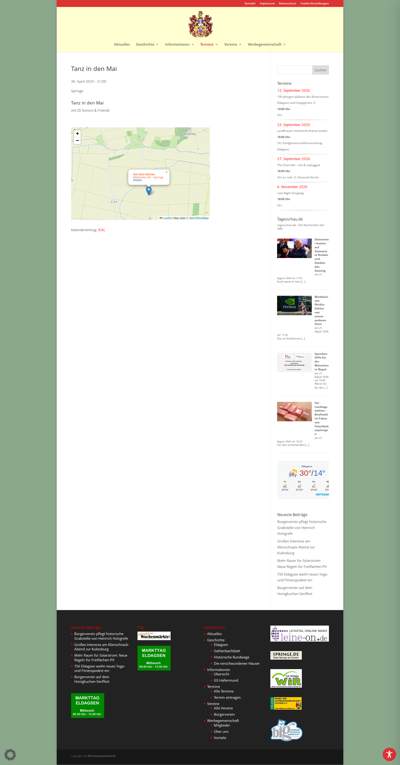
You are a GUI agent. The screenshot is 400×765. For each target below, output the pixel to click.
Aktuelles (122, 45)
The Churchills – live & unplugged (298, 165)
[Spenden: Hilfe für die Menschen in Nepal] (294, 362)
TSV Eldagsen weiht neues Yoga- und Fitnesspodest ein (99, 668)
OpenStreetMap (199, 218)
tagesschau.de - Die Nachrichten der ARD (300, 227)
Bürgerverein (224, 714)
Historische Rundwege (231, 657)
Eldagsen (221, 644)
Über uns (221, 731)
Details (137, 180)
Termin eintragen (227, 697)
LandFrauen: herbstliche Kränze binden (302, 131)
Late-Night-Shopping (290, 193)
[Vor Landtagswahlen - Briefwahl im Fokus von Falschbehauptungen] (294, 411)
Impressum (267, 3)
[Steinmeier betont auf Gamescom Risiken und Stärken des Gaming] (294, 248)
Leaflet (167, 218)
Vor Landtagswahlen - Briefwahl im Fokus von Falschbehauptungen (322, 418)
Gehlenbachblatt (227, 651)
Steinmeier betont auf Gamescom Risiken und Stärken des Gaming (322, 254)
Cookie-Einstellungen (314, 3)
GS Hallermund (226, 680)
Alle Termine (224, 691)
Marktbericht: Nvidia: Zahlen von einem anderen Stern (321, 310)
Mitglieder (222, 725)
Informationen (177, 45)
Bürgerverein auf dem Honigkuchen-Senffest (91, 679)
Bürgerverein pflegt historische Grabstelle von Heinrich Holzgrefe (301, 527)
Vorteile (220, 737)
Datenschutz (287, 3)
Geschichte (145, 45)
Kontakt (250, 3)
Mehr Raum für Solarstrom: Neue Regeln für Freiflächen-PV (100, 657)
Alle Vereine (223, 708)
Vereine (230, 45)
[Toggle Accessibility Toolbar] (389, 754)
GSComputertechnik (102, 756)
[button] (149, 191)
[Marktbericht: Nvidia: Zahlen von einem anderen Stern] (294, 305)
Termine (207, 45)
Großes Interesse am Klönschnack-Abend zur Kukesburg (296, 547)
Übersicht (221, 674)
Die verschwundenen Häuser (237, 663)
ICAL (101, 229)
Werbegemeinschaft (264, 45)
